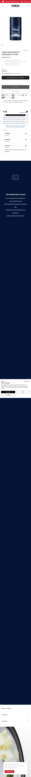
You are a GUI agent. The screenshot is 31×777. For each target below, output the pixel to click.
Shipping (9, 73)
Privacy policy (27, 381)
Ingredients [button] (4, 721)
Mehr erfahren (9, 771)
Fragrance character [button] (6, 708)
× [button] (26, 763)
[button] (2, 6)
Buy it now (15, 91)
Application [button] (4, 714)
